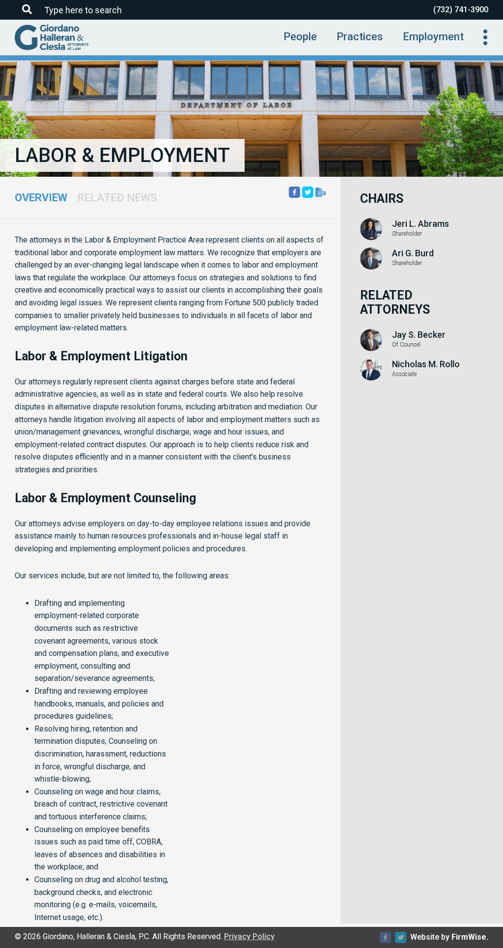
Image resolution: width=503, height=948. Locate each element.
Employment (433, 36)
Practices (359, 36)
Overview (41, 197)
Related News (117, 197)
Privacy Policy (249, 936)
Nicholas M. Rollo (426, 364)
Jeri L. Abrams (420, 223)
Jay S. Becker (419, 334)
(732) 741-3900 (460, 9)
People (300, 36)
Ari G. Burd (413, 253)
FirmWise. (469, 937)
